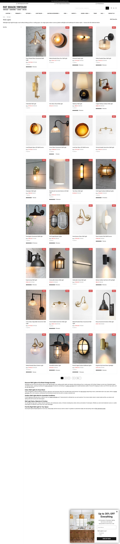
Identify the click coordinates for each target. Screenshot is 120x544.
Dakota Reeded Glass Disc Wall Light (58, 58)
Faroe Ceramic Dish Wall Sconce (104, 236)
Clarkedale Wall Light (31, 103)
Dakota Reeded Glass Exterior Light (34, 365)
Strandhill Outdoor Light (55, 365)
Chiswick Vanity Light (77, 58)
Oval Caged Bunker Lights (55, 236)
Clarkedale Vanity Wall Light (79, 280)
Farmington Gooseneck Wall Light (34, 236)
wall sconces (83, 391)
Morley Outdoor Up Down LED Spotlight (105, 280)
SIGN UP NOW (107, 538)
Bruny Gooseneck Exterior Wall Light (105, 321)
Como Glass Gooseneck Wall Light (57, 147)
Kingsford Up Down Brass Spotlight (104, 365)
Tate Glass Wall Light (77, 191)
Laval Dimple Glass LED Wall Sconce (35, 147)
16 (73, 378)
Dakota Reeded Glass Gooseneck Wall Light (81, 322)
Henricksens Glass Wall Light (79, 236)
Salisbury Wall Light (77, 103)
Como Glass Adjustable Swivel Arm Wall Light (36, 322)
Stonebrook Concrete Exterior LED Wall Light (58, 191)
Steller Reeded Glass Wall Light (103, 58)
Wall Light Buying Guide (100, 408)
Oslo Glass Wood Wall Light (56, 103)
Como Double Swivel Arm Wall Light (58, 321)
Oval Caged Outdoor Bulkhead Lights (105, 191)
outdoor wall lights (70, 385)
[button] (116, 8)
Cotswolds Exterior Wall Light (56, 280)
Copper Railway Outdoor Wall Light (104, 103)
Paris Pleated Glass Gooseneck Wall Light (35, 59)
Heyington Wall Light (31, 191)
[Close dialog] (117, 511)
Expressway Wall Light (31, 280)
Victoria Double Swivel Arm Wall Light (105, 147)
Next (78, 378)
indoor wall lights (48, 385)
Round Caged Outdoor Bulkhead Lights (82, 365)
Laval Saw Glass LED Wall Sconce (80, 147)
